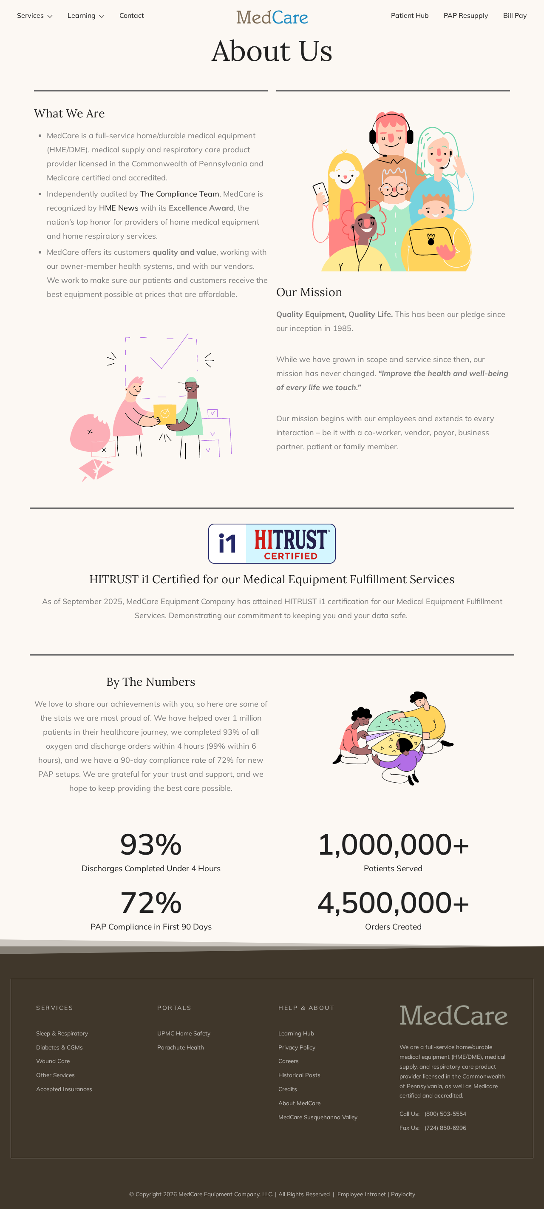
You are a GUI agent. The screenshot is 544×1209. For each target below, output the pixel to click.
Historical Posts (299, 1074)
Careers (288, 1060)
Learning (82, 15)
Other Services (55, 1074)
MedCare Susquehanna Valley (317, 1117)
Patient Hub (410, 15)
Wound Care (53, 1060)
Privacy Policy (296, 1047)
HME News (119, 208)
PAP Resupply (466, 15)
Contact (131, 15)
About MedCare (299, 1102)
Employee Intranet (361, 1194)
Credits (287, 1088)
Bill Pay (515, 15)
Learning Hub (296, 1033)
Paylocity (403, 1194)
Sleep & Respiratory (62, 1033)
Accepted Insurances (64, 1088)
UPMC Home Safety (183, 1033)
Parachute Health (180, 1047)
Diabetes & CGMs (59, 1047)
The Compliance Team (179, 194)
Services (30, 15)
